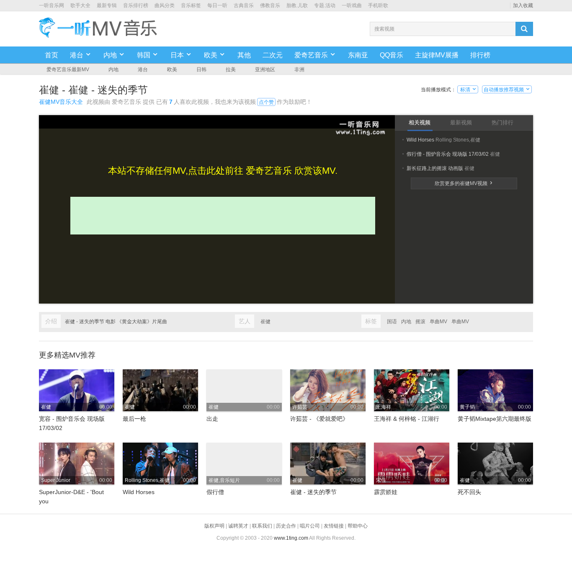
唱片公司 (310, 526)
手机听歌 (378, 5)
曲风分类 (165, 5)
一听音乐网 (51, 5)
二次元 (273, 55)
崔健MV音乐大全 (61, 101)
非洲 (299, 69)
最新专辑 (107, 5)
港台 (143, 69)
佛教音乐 (270, 5)
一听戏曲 (352, 5)
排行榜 (480, 55)
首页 (51, 55)
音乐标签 (191, 5)
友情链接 (334, 526)
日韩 (201, 69)
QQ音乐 (391, 55)
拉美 (231, 69)
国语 (392, 321)
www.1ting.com (291, 538)
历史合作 (286, 526)
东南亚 (358, 55)
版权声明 (214, 526)
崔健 (265, 321)
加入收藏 (523, 5)
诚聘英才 (238, 526)
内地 (113, 69)
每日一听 (217, 5)
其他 (244, 55)
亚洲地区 (265, 69)
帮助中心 (358, 526)
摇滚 (420, 321)
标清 (468, 90)
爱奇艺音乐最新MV (67, 69)
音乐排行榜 (135, 5)
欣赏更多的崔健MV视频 (464, 183)
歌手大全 (80, 5)
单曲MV (438, 321)
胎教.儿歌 (297, 5)
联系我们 (262, 526)
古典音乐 (244, 5)
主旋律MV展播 (437, 55)
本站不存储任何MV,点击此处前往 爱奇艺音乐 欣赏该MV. (223, 170)
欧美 (172, 69)
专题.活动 (324, 5)
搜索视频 (384, 29)
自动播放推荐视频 (507, 90)
